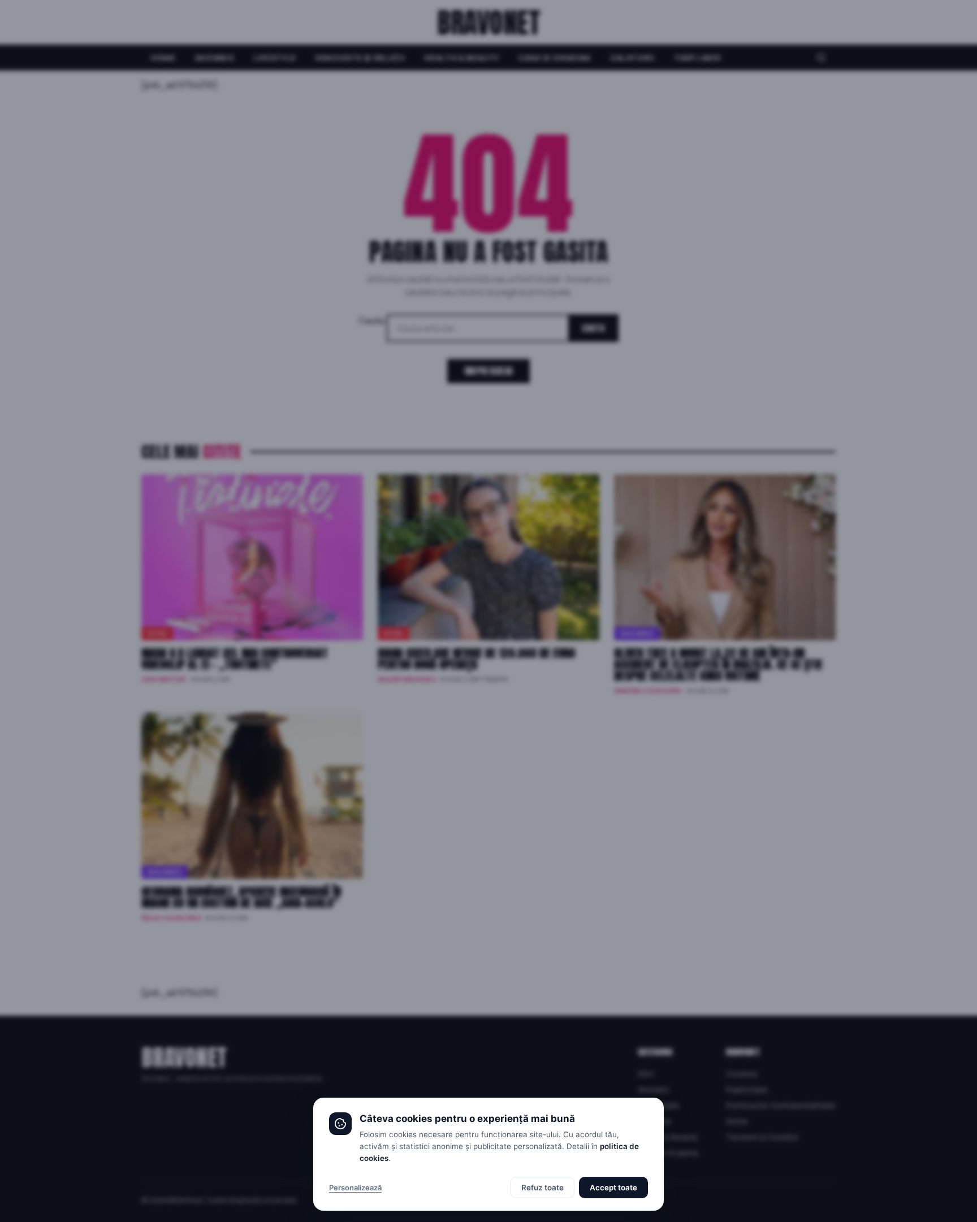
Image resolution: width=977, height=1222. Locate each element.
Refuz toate (542, 1187)
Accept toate (613, 1187)
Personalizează (355, 1187)
